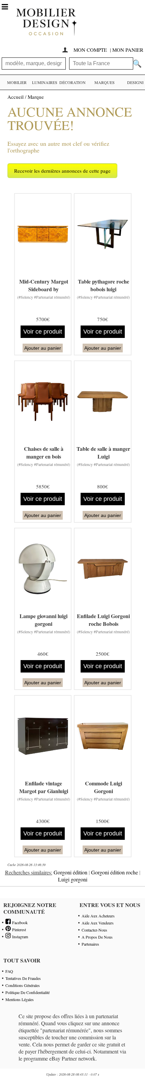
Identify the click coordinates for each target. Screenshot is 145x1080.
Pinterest (18, 929)
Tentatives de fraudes (23, 978)
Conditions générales (22, 985)
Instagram (19, 936)
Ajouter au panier (42, 348)
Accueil (15, 96)
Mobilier (17, 82)
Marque (36, 96)
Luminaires (44, 82)
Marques (104, 82)
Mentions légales (19, 999)
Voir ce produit (42, 331)
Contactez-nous (94, 930)
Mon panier (127, 49)
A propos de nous (97, 937)
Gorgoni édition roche (114, 872)
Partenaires (90, 944)
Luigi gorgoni (72, 879)
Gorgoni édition (70, 872)
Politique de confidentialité (27, 992)
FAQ (9, 971)
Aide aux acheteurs (98, 915)
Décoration (72, 82)
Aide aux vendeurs (98, 922)
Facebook (19, 922)
